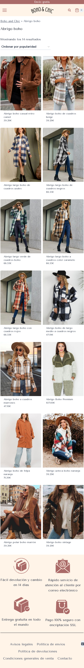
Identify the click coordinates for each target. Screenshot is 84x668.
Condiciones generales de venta (28, 658)
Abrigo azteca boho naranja (63, 470)
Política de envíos (51, 644)
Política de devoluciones (37, 651)
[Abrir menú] (4, 10)
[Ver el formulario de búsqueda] (69, 10)
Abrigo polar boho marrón (20, 542)
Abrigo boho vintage (58, 542)
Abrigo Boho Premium (59, 399)
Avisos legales (21, 644)
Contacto (64, 658)
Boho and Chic (10, 21)
